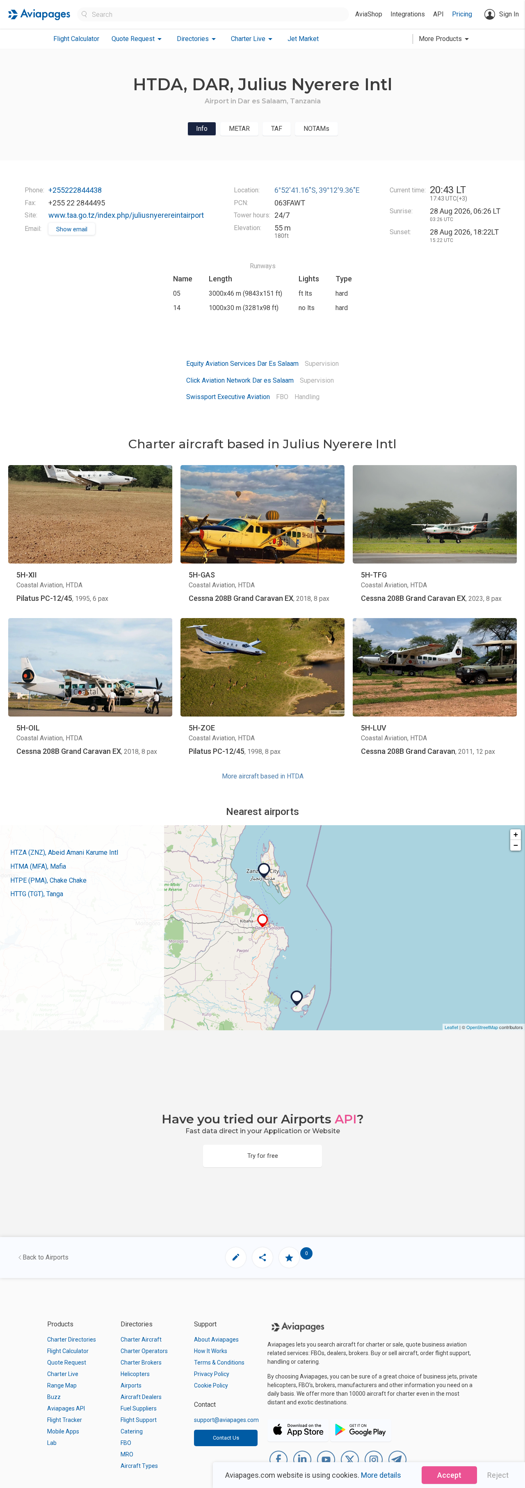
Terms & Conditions (219, 1362)
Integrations (407, 14)
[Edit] (236, 1257)
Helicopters (135, 1374)
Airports (131, 1385)
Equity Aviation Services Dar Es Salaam (242, 363)
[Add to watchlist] (289, 1257)
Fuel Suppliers (139, 1408)
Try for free (262, 1155)
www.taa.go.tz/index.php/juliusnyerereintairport (126, 215)
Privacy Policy (211, 1374)
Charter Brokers (141, 1362)
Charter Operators (144, 1351)
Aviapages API (66, 1408)
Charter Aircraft (141, 1339)
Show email (71, 229)
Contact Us (226, 1438)
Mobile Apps (63, 1431)
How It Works (210, 1351)
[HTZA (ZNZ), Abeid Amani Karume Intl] (264, 871)
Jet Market (303, 39)
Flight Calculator (76, 39)
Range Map (62, 1385)
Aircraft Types (139, 1466)
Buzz (54, 1397)
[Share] (262, 1257)
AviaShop (368, 14)
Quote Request (66, 1362)
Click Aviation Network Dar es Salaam (240, 380)
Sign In (509, 14)
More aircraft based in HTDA (263, 776)
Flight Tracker (64, 1420)
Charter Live (62, 1374)
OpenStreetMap (482, 1027)
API (438, 14)
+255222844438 (75, 190)
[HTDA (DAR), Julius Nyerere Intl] (262, 921)
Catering (132, 1431)
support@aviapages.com (226, 1420)
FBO (126, 1443)
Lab (52, 1443)
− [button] (516, 845)
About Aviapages (216, 1339)
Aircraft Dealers (141, 1397)
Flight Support (139, 1420)
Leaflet (451, 1027)
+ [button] (516, 834)
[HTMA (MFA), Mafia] (297, 998)
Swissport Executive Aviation (228, 397)
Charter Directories (71, 1339)
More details (381, 1475)
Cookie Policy (211, 1385)
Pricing (462, 14)
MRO (127, 1454)
